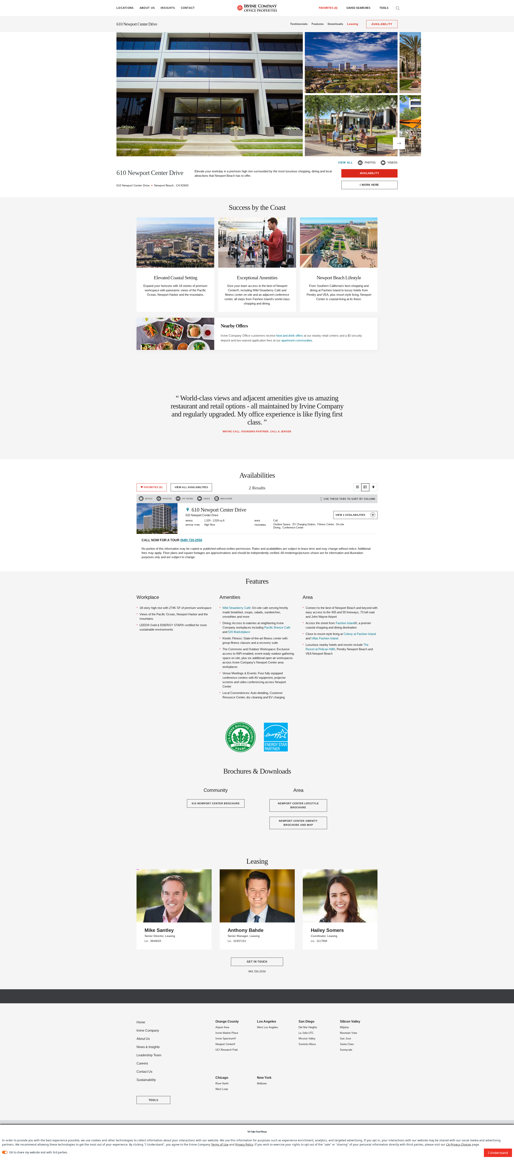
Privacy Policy (244, 1144)
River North (221, 1083)
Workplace (148, 597)
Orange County (227, 1021)
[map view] (373, 487)
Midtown (262, 1083)
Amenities (229, 597)
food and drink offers (289, 335)
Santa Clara (347, 1044)
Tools (384, 7)
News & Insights (148, 1047)
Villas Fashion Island (324, 638)
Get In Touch (257, 961)
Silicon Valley (350, 1021)
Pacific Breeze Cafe (277, 627)
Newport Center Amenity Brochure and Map (298, 823)
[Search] (398, 8)
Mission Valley (307, 1038)
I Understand (498, 1153)
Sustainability (146, 1080)
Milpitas (344, 1027)
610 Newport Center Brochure (216, 803)
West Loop (221, 1089)
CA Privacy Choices (458, 1144)
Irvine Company (148, 1030)
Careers (142, 1063)
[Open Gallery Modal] (209, 94)
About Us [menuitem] (147, 7)
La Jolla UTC (306, 1032)
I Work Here (369, 184)
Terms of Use (219, 1144)
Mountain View (348, 1032)
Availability (369, 173)
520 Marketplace (239, 632)
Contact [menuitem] (188, 7)
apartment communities (296, 340)
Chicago (221, 1077)
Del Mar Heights (308, 1027)
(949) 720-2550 (191, 540)
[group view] (365, 487)
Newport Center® (225, 1044)
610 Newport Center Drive (136, 24)
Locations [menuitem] (125, 7)
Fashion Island (345, 623)
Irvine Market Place (226, 1032)
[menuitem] (358, 8)
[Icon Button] (360, 162)
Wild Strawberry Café (236, 607)
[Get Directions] (188, 509)
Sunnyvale (346, 1049)
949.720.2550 (257, 971)
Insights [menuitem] (168, 7)
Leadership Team (149, 1055)
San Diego (306, 1021)
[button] (399, 143)
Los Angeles (266, 1021)
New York (264, 1077)
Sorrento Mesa (307, 1044)
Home (141, 1022)
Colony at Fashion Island (360, 634)
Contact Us (144, 1071)
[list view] (357, 487)
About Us (143, 1038)
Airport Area (222, 1027)
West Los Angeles (267, 1027)
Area (308, 597)
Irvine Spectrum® (225, 1038)
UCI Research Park (226, 1049)
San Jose (345, 1038)
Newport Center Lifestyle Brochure (298, 805)
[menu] (125, 8)
